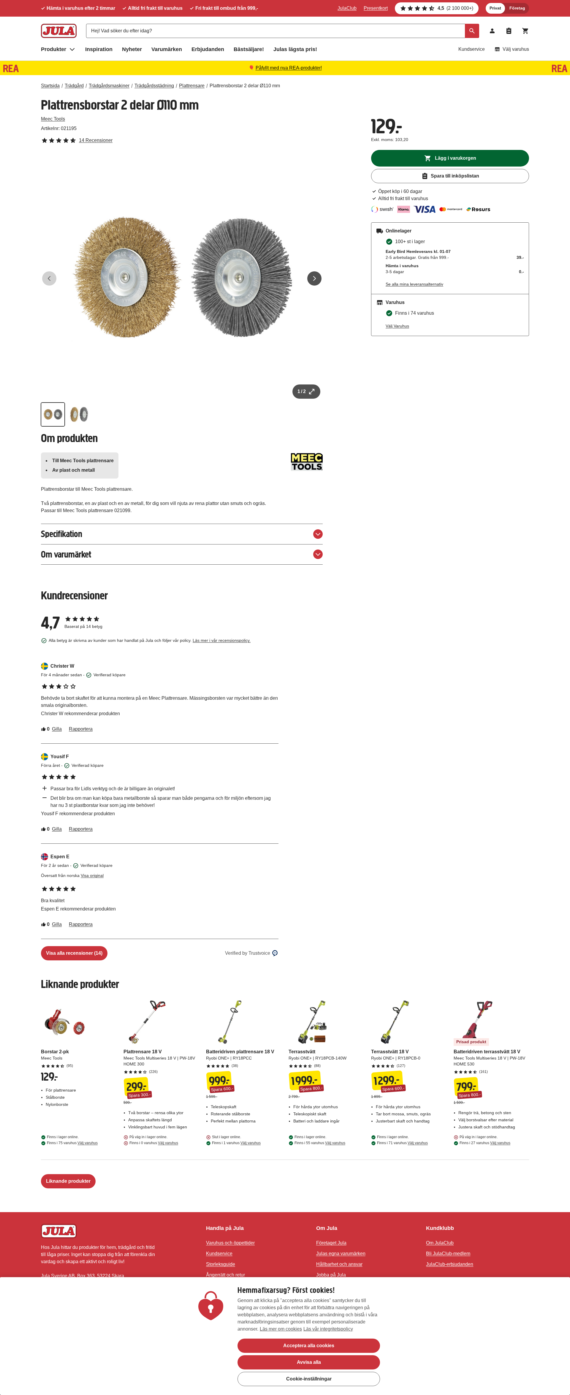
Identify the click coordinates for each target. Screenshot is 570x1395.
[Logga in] (492, 31)
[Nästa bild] (314, 278)
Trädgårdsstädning (154, 85)
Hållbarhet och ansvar (339, 1264)
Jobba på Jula (331, 1274)
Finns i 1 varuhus (236, 1143)
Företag (517, 8)
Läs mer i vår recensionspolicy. (222, 640)
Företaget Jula (331, 1242)
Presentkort (376, 8)
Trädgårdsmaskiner (109, 85)
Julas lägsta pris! (295, 49)
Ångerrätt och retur (225, 1274)
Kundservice (471, 49)
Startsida (50, 85)
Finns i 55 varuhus (319, 1143)
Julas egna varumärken (340, 1253)
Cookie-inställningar (309, 1378)
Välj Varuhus (397, 326)
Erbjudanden (207, 49)
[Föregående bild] (49, 278)
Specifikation (61, 533)
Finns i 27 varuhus (485, 1143)
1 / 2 (301, 391)
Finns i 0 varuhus (153, 1143)
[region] (285, 1336)
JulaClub (347, 8)
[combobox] (282, 31)
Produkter (53, 49)
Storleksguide (220, 1264)
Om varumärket (66, 554)
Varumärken (166, 49)
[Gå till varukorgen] (525, 31)
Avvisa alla (309, 1362)
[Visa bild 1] (53, 414)
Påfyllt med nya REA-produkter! (289, 67)
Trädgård (74, 85)
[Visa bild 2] (79, 414)
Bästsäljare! (249, 49)
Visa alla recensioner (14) (74, 953)
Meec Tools (53, 118)
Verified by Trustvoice (247, 953)
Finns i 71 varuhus (402, 1143)
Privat (495, 8)
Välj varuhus (516, 49)
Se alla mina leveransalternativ (414, 284)
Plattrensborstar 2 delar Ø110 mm (245, 85)
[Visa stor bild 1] (182, 278)
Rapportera (81, 728)
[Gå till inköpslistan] (509, 31)
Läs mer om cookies (281, 1328)
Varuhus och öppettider (230, 1242)
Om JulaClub (440, 1242)
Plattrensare (192, 85)
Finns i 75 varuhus (72, 1143)
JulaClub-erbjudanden (449, 1264)
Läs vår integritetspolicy (328, 1328)
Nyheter (132, 49)
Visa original (92, 875)
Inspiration (99, 49)
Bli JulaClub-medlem (448, 1253)
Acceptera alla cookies (308, 1345)
